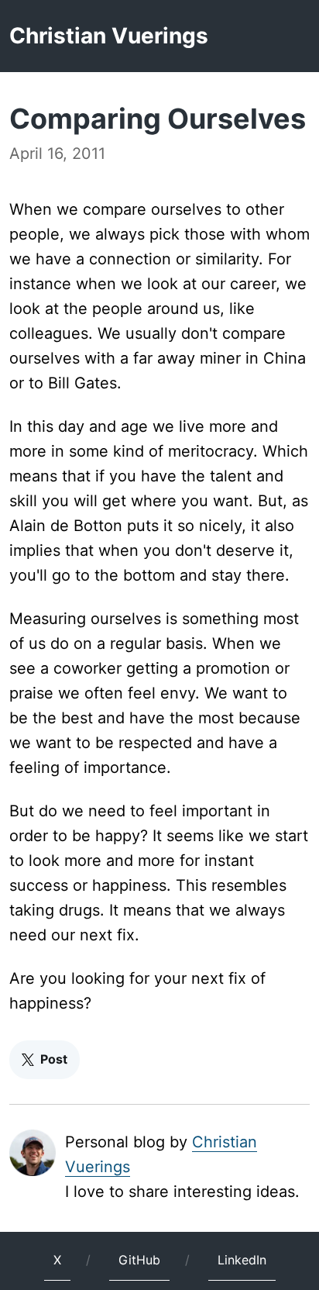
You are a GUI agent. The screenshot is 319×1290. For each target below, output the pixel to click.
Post (53, 1059)
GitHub (139, 1260)
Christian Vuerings (108, 35)
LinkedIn (242, 1260)
